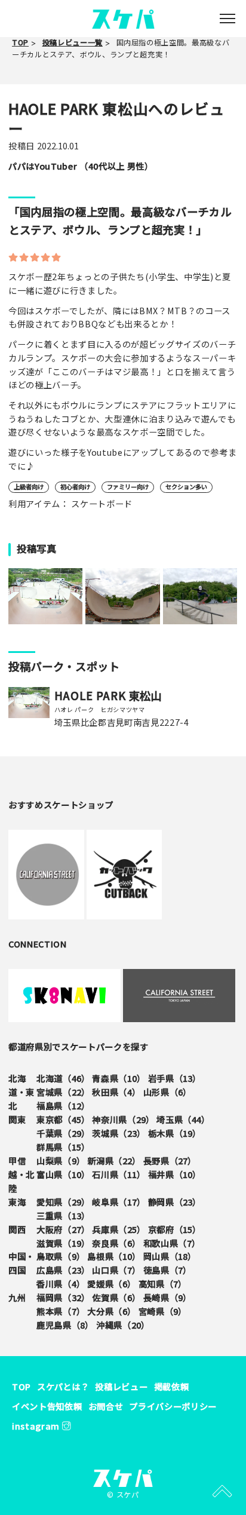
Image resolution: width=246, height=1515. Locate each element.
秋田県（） (116, 1091)
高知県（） (163, 1283)
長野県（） (169, 1160)
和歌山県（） (172, 1243)
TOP (21, 1386)
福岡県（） (63, 1297)
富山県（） (63, 1174)
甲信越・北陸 (21, 1174)
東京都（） (63, 1119)
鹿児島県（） (65, 1324)
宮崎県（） (163, 1311)
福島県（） (63, 1105)
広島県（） (63, 1269)
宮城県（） (63, 1091)
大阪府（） (63, 1229)
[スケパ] (123, 17)
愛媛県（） (111, 1283)
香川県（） (60, 1283)
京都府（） (174, 1229)
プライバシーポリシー (173, 1406)
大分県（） (111, 1311)
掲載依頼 (171, 1386)
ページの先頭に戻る (222, 1491)
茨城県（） (118, 1133)
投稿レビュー (121, 1386)
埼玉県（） (183, 1119)
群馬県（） (63, 1146)
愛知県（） (63, 1201)
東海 (17, 1201)
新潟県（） (113, 1160)
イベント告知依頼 (47, 1406)
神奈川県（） (123, 1119)
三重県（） (63, 1215)
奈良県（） (116, 1243)
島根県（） (113, 1256)
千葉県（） (63, 1133)
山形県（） (167, 1091)
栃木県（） (174, 1133)
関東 (17, 1119)
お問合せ (106, 1406)
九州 (17, 1297)
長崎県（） (167, 1297)
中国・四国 (21, 1263)
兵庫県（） (118, 1229)
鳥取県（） (60, 1256)
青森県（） (118, 1078)
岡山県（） (169, 1256)
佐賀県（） (116, 1297)
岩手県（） (174, 1078)
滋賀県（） (63, 1243)
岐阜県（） (118, 1201)
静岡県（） (174, 1201)
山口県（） (116, 1269)
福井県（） (174, 1174)
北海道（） (63, 1078)
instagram (37, 1425)
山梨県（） (60, 1160)
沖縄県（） (122, 1324)
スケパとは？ (63, 1386)
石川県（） (118, 1174)
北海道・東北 (21, 1092)
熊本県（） (60, 1311)
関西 (17, 1229)
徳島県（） (167, 1269)
